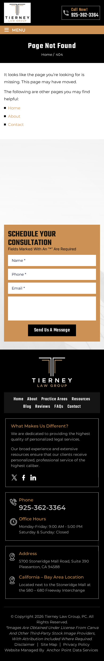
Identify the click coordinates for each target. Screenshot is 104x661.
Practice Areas (54, 399)
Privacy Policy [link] (76, 644)
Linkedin (33, 478)
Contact (74, 406)
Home (18, 399)
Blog (27, 406)
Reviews (42, 406)
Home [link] (14, 107)
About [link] (14, 116)
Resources (81, 399)
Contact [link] (16, 124)
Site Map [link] (49, 644)
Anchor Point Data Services (72, 650)
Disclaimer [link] (24, 644)
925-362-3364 (84, 15)
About (32, 399)
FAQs (58, 406)
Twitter (14, 478)
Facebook (23, 478)
